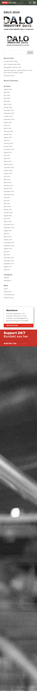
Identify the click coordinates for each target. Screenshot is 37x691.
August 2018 (8, 248)
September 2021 (9, 194)
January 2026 (8, 107)
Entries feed (7, 292)
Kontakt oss (10, 343)
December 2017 (9, 258)
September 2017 (9, 263)
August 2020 (8, 215)
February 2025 (8, 131)
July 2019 (6, 233)
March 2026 (7, 104)
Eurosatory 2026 (9, 76)
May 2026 (7, 98)
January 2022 (8, 188)
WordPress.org (8, 298)
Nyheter (6, 278)
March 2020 (7, 221)
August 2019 (8, 231)
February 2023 (8, 164)
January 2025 (8, 134)
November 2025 (9, 113)
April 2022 (7, 179)
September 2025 (9, 119)
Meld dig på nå (12, 325)
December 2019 (9, 224)
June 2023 (7, 155)
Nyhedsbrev (7, 280)
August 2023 (8, 152)
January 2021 (8, 209)
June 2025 (7, 125)
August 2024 (8, 137)
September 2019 (9, 227)
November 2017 (9, 261)
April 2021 (7, 203)
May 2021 (7, 200)
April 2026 (7, 101)
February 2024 (8, 143)
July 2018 (6, 251)
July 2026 (6, 92)
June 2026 (7, 95)
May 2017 (7, 270)
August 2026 (8, 89)
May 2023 (7, 158)
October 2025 (8, 116)
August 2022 (8, 173)
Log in (6, 288)
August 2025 (8, 122)
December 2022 (9, 167)
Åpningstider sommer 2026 (12, 67)
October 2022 (8, 170)
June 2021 (7, 197)
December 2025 (9, 110)
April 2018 (7, 255)
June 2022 (7, 176)
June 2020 (7, 218)
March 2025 (7, 128)
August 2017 (8, 267)
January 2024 (8, 146)
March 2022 (7, 182)
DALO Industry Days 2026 (12, 64)
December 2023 (9, 149)
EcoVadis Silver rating (10, 61)
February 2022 (8, 185)
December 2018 (9, 243)
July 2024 (6, 140)
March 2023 (7, 161)
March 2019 (7, 236)
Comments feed (9, 295)
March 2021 (7, 206)
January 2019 (8, 239)
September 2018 (9, 246)
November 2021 (9, 191)
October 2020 (8, 212)
